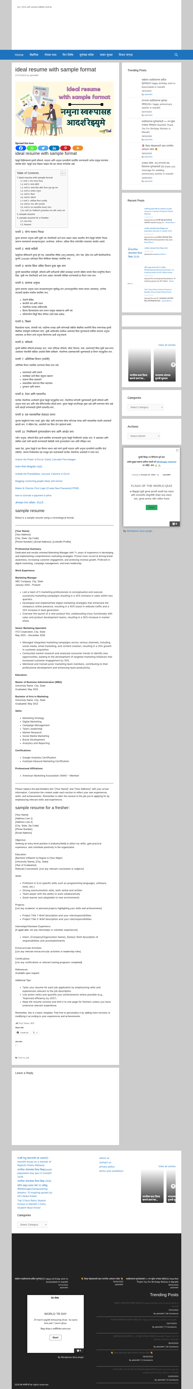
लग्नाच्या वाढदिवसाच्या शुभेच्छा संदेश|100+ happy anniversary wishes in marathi (157, 104)
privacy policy (107, 1166)
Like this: (28, 221)
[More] (77, 148)
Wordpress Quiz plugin (139, 531)
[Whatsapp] (32, 148)
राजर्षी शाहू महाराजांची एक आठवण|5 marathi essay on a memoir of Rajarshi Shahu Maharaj (158, 211)
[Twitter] (43, 148)
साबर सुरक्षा (106, 55)
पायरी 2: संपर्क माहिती (31, 184)
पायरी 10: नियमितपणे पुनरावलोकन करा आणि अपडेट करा (45, 210)
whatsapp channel (166, 462)
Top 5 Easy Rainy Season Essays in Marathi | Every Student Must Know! (31, 1204)
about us (104, 1158)
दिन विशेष (68, 55)
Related (27, 224)
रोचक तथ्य (50, 55)
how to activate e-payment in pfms (33, 495)
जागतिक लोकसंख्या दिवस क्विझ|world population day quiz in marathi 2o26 (34, 1173)
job (27, 1057)
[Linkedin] (54, 148)
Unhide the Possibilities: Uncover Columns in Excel (42, 474)
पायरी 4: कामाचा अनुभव (32, 191)
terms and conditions (111, 1171)
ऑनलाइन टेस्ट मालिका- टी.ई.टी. (29, 502)
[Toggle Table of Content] (61, 173)
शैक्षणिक (34, 55)
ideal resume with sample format (36, 177)
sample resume (27, 214)
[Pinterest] (65, 148)
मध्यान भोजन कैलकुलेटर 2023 (28, 466)
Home (19, 55)
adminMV (148, 94)
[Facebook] (21, 148)
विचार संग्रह (126, 55)
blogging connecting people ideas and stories (39, 481)
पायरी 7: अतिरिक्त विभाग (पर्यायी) (35, 201)
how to (21, 1057)
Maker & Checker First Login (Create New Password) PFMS (47, 488)
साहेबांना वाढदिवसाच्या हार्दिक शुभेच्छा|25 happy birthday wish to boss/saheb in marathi (158, 83)
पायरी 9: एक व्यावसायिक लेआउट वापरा (37, 207)
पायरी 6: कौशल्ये (30, 197)
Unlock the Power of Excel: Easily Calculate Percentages (45, 459)
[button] (61, 1156)
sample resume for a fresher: (34, 217)
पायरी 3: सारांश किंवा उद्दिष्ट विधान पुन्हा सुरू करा (41, 188)
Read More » (171, 222)
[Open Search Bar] (176, 55)
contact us (105, 1162)
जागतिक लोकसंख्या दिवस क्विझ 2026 (156, 248)
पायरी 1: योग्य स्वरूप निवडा (33, 181)
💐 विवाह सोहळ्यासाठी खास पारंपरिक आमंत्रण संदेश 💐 (102, 1278)
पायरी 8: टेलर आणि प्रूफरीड (34, 204)
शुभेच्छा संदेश (87, 55)
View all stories (167, 345)
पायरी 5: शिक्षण (29, 194)
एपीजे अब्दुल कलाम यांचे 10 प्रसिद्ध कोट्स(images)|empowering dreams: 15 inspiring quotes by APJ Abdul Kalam (159, 269)
